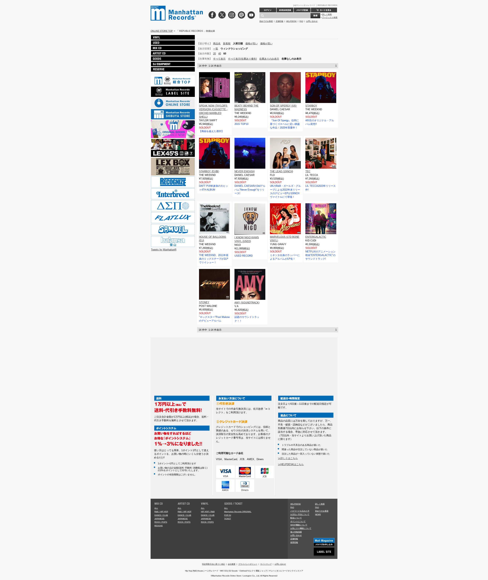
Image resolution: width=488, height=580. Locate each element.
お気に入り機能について (300, 528)
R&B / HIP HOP (161, 512)
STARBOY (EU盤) (209, 171)
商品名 (217, 43)
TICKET (227, 519)
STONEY (204, 302)
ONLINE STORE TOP (162, 31)
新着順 (226, 43)
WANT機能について (298, 525)
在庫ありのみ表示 (269, 58)
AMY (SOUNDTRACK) (246, 302)
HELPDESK (291, 21)
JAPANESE (159, 519)
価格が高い (266, 43)
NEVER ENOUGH (244, 171)
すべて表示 (219, 58)
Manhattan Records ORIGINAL (237, 512)
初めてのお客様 (266, 21)
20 (214, 53)
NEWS (318, 514)
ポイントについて (298, 521)
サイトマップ (266, 564)
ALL (156, 508)
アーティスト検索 (329, 17)
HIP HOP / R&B (208, 512)
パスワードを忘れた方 (299, 511)
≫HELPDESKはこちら (291, 464)
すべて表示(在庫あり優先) (242, 58)
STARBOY (311, 105)
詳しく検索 (327, 14)
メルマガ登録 (302, 10)
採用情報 (294, 542)
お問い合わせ (312, 21)
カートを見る (324, 10)
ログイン (267, 10)
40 (219, 53)
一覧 (215, 48)
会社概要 (231, 564)
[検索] (315, 15)
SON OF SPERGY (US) (283, 105)
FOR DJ (227, 515)
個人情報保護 (296, 532)
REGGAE (158, 526)
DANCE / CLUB (161, 515)
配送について (296, 518)
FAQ (301, 21)
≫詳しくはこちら (288, 458)
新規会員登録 (285, 10)
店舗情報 (279, 21)
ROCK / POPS (160, 522)
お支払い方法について (299, 514)
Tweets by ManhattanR (163, 249)
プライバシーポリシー (247, 564)
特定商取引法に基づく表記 (213, 564)
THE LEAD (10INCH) (281, 171)
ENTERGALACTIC (315, 236)
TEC (307, 171)
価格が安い (251, 43)
